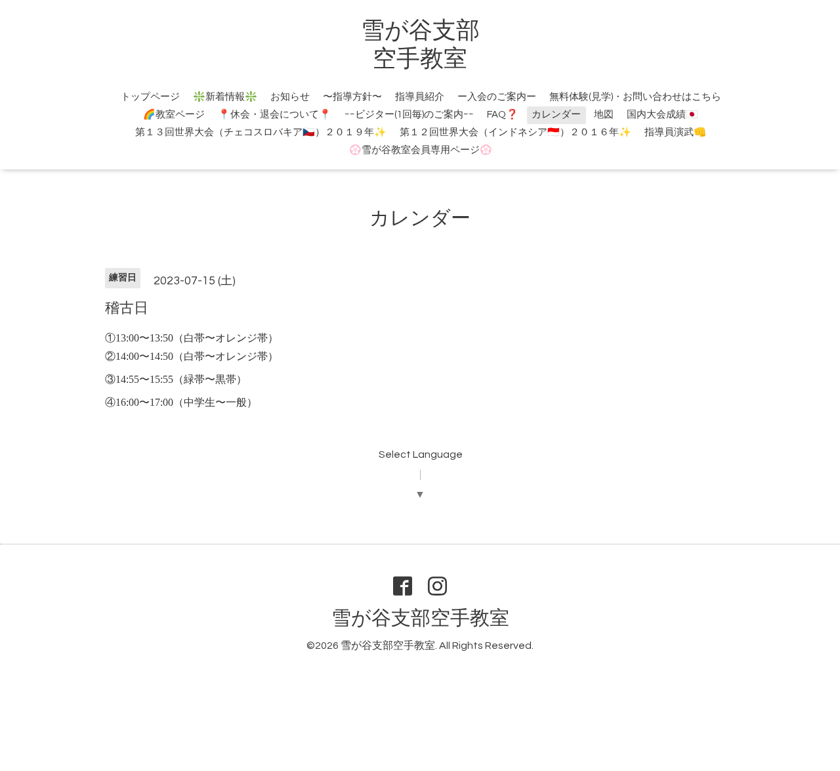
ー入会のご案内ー (496, 97)
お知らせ (290, 97)
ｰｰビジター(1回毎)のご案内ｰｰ (409, 115)
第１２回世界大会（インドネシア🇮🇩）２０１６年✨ (515, 132)
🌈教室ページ (174, 115)
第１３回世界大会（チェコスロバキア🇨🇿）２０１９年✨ (261, 132)
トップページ (150, 97)
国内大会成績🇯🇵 (662, 115)
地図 (604, 115)
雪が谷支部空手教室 (420, 618)
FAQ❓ (502, 115)
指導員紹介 (419, 97)
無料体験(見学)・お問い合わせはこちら (635, 97)
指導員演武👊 (675, 132)
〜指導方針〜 (352, 97)
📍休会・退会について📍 (274, 115)
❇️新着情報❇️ (225, 97)
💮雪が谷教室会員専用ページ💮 (420, 150)
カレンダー (556, 115)
